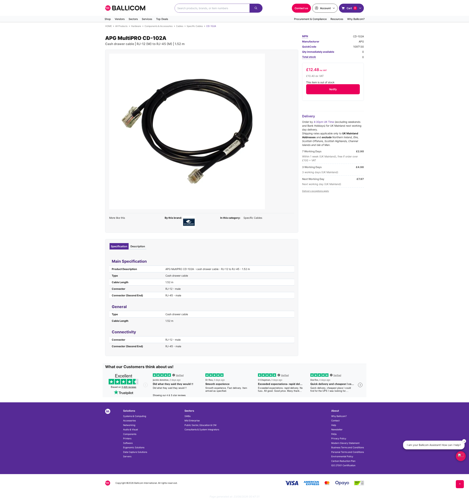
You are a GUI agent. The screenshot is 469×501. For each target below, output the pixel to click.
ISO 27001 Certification (343, 465)
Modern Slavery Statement (345, 443)
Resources (336, 19)
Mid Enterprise (192, 420)
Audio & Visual (130, 429)
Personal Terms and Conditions (347, 452)
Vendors (120, 19)
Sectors (133, 19)
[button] (460, 456)
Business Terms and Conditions (347, 447)
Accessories (129, 420)
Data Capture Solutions (135, 452)
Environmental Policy (342, 456)
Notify (333, 89)
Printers (127, 438)
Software (128, 443)
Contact (335, 420)
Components (129, 434)
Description (137, 246)
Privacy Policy (338, 438)
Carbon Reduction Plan (343, 461)
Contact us (301, 8)
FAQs (334, 434)
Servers (127, 456)
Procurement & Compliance (310, 19)
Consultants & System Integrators (201, 429)
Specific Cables (252, 217)
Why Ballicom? (356, 19)
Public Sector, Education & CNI (200, 425)
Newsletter (337, 429)
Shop (108, 19)
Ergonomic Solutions (133, 447)
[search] (256, 8)
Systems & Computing (134, 416)
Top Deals (162, 19)
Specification (119, 246)
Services (147, 19)
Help (333, 425)
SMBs (187, 416)
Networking (129, 425)
